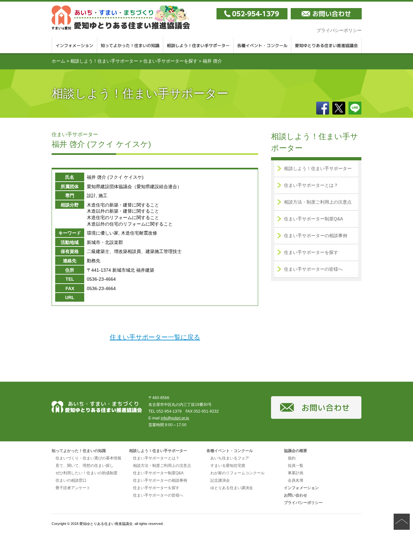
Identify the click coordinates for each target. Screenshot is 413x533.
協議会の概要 (295, 450)
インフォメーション (74, 45)
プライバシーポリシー (339, 30)
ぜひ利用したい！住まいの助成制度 (86, 473)
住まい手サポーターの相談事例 (315, 235)
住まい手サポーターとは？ (311, 185)
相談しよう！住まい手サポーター (198, 45)
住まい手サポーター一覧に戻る (155, 337)
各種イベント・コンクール (262, 45)
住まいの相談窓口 (70, 480)
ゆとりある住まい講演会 (231, 488)
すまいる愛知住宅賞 (227, 465)
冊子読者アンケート (72, 488)
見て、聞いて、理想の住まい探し (84, 465)
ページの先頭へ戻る (402, 522)
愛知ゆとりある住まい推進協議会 (326, 45)
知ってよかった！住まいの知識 (130, 45)
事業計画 (295, 473)
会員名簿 (295, 480)
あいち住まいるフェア (229, 458)
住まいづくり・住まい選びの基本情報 (88, 458)
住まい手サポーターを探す (170, 61)
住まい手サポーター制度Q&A (313, 218)
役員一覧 (295, 465)
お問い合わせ (295, 495)
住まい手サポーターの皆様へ (313, 269)
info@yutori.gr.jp (175, 418)
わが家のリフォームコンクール (237, 473)
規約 (292, 458)
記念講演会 (220, 480)
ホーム (58, 61)
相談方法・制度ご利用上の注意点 (318, 202)
